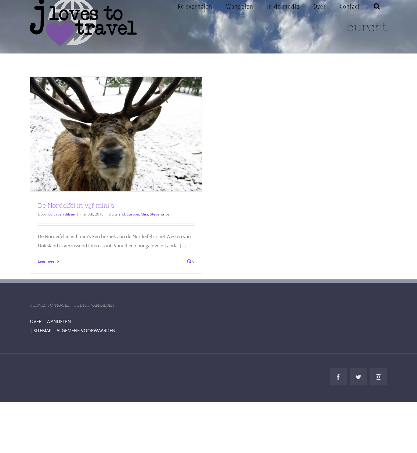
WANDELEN (58, 321)
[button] (377, 6)
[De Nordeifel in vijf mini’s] (116, 134)
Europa (133, 214)
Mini (144, 214)
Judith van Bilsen (61, 214)
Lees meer (47, 261)
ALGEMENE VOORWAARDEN (85, 330)
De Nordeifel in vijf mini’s (105, 134)
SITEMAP (43, 330)
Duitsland (117, 214)
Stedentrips (159, 214)
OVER (36, 321)
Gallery (127, 134)
